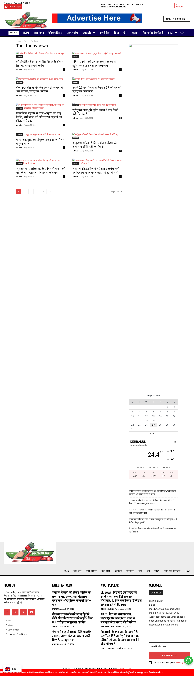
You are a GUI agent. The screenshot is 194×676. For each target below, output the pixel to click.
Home (18, 41)
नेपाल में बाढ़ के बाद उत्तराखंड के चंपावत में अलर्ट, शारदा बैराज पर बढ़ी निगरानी (152, 530)
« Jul (152, 433)
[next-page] (50, 191)
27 (153, 424)
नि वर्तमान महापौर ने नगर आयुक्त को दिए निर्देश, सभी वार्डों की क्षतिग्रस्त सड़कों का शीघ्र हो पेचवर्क (39, 117)
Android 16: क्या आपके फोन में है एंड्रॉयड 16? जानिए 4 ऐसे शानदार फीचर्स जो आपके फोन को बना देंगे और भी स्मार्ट (120, 638)
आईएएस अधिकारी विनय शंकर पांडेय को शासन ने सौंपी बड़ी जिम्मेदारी (94, 145)
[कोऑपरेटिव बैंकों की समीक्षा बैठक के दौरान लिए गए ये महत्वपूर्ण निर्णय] (40, 55)
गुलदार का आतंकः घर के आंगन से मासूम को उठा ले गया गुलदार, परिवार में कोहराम (40, 170)
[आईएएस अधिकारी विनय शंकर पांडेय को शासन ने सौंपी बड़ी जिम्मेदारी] (97, 136)
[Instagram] (15, 612)
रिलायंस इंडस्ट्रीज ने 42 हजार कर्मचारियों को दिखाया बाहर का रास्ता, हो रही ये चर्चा (95, 170)
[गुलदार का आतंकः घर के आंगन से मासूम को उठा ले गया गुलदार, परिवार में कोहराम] (40, 162)
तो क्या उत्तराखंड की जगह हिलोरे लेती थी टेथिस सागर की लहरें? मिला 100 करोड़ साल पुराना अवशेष (151, 502)
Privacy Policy (183, 662)
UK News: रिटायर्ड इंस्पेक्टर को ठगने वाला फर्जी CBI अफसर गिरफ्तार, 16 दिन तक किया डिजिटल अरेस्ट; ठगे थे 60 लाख (121, 598)
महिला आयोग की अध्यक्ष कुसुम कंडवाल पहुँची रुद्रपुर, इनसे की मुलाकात (94, 63)
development (108, 648)
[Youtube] (31, 612)
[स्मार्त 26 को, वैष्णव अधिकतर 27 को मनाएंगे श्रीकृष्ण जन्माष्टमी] (97, 80)
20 (44, 191)
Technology (107, 609)
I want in (168, 655)
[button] (182, 32)
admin (19, 69)
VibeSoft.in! (124, 668)
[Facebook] (7, 612)
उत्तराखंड (19, 57)
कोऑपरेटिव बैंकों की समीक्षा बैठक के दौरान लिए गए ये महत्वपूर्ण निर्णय (39, 63)
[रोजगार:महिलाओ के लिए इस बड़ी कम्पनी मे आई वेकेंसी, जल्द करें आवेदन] (40, 80)
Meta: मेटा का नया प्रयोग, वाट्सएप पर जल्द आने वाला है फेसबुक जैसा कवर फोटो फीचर (118, 618)
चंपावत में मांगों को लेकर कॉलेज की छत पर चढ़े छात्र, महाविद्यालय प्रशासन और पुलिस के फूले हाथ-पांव (152, 492)
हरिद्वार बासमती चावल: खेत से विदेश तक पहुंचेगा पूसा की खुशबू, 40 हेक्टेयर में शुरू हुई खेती (153, 521)
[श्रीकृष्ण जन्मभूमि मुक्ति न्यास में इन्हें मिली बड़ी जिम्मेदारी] (97, 104)
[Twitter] (23, 612)
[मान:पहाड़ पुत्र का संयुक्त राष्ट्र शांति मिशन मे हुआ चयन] (40, 134)
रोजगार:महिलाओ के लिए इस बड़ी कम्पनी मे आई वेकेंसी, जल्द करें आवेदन (39, 89)
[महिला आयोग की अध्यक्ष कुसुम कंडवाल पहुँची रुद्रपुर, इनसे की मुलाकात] (97, 55)
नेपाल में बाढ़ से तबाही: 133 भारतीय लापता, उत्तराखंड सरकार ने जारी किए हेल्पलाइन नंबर (152, 511)
